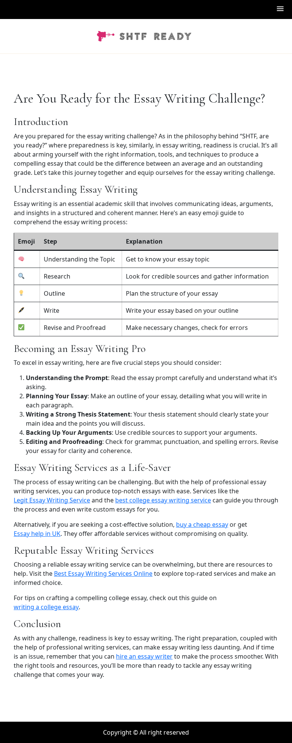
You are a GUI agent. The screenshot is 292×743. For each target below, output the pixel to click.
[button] (280, 9)
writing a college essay (46, 607)
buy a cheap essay (202, 524)
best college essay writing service (163, 500)
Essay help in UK (37, 533)
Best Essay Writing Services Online (103, 573)
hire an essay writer (144, 656)
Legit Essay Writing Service (52, 500)
